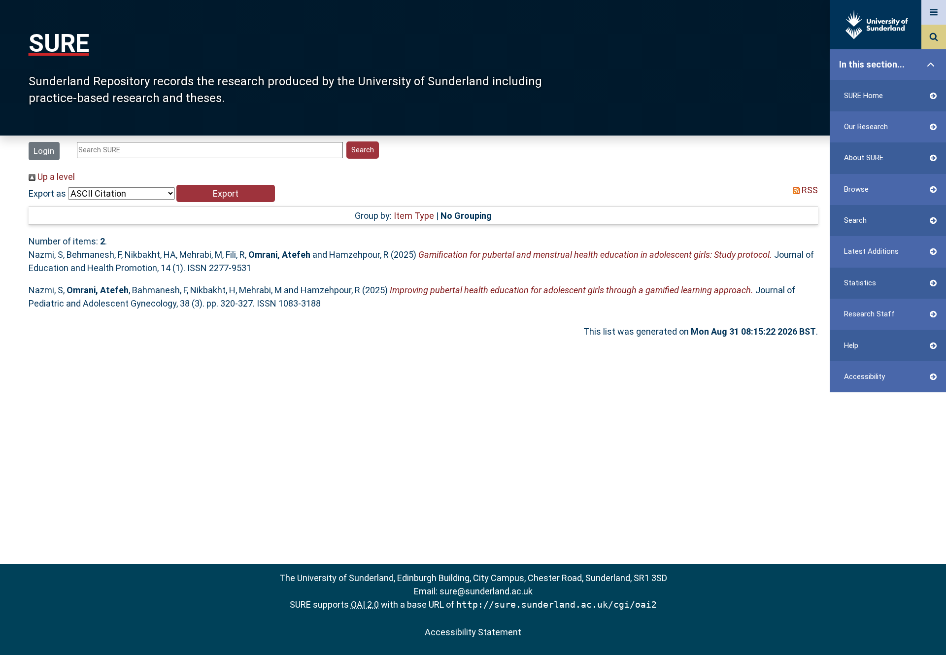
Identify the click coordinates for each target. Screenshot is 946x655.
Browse (856, 189)
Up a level (55, 177)
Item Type (414, 215)
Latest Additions (871, 251)
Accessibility (864, 376)
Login (44, 151)
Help (851, 345)
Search (855, 220)
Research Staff (869, 314)
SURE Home (863, 95)
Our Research (866, 126)
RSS (809, 190)
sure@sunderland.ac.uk (486, 591)
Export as (47, 193)
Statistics (860, 282)
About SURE (863, 157)
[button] (225, 193)
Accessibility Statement (473, 632)
